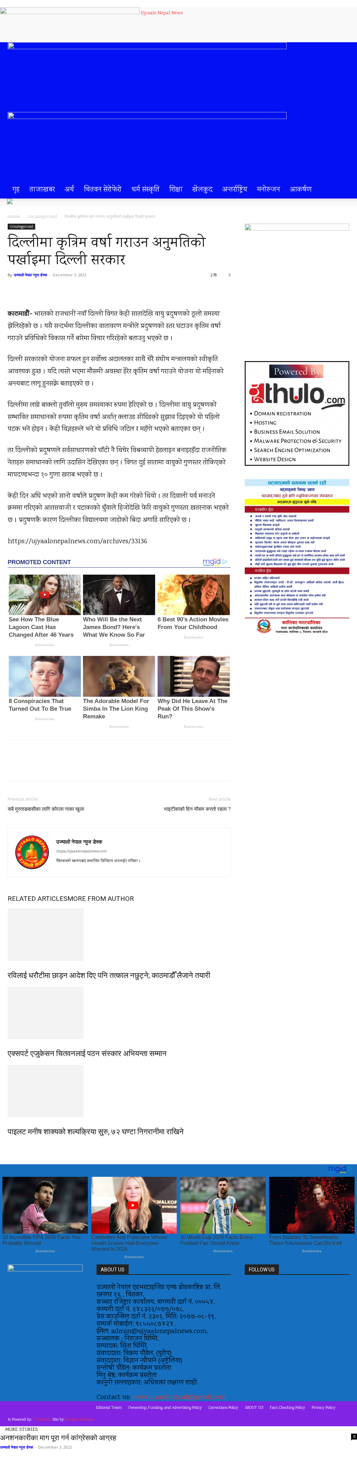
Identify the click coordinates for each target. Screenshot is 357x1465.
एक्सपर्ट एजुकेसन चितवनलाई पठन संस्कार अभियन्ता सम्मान (87, 1053)
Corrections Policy (223, 1408)
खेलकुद (202, 190)
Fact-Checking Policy (287, 1408)
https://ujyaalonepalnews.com (81, 851)
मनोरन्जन (268, 190)
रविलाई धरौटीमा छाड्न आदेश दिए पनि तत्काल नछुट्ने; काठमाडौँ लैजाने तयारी (109, 975)
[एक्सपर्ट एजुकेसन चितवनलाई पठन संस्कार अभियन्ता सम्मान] (119, 1013)
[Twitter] (74, 766)
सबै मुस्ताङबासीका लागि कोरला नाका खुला (46, 809)
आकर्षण (301, 190)
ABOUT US (254, 1408)
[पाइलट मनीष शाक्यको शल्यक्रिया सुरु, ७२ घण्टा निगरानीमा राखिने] (119, 1091)
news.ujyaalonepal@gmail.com (179, 1397)
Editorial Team (109, 1408)
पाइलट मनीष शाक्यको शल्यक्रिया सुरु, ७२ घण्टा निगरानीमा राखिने (96, 1131)
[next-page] (13, 1146)
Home (14, 216)
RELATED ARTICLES (37, 899)
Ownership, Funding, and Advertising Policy (165, 1408)
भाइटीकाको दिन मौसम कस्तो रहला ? (197, 809)
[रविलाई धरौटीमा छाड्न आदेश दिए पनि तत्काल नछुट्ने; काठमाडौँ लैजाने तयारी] (119, 935)
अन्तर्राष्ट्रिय (235, 190)
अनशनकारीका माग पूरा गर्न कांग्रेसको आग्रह (58, 1438)
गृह (16, 190)
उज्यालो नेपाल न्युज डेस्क (30, 274)
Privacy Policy (323, 1408)
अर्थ (69, 190)
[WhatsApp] (106, 766)
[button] (341, 51)
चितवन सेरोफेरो (103, 190)
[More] (122, 766)
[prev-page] (10, 1146)
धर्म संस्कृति (145, 190)
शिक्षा (176, 190)
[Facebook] (58, 766)
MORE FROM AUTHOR (100, 899)
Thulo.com (42, 1420)
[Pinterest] (90, 766)
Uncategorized (42, 216)
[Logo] (147, 47)
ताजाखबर (42, 190)
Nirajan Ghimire (80, 1420)
